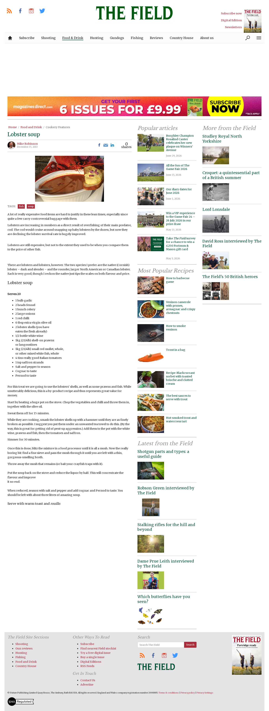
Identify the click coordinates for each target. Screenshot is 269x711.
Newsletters (233, 27)
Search (190, 644)
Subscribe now (231, 13)
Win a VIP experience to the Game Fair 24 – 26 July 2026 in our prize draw (180, 218)
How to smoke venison (176, 327)
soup (31, 206)
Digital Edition (231, 20)
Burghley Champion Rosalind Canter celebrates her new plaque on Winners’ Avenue (180, 143)
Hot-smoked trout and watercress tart (181, 419)
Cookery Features (58, 127)
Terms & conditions (169, 692)
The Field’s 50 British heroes (230, 276)
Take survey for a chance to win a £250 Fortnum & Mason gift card (181, 246)
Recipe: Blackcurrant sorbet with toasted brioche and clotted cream (180, 378)
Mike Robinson (27, 144)
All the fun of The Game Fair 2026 (177, 167)
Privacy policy (188, 692)
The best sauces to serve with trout (178, 397)
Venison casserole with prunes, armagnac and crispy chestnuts (180, 307)
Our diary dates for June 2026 (179, 191)
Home (12, 127)
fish (21, 206)
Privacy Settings (205, 692)
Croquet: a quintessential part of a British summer (231, 175)
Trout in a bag (175, 350)
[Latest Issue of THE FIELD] (253, 21)
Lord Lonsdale (216, 209)
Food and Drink (31, 127)
